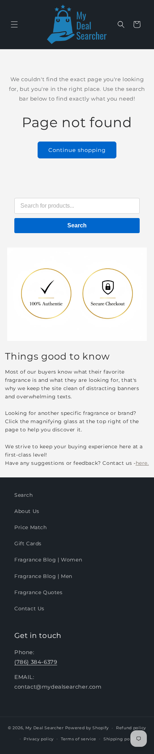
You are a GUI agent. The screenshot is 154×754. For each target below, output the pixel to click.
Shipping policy (121, 738)
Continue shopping (77, 150)
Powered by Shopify (87, 727)
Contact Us (29, 608)
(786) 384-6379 (35, 661)
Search (77, 225)
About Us (26, 511)
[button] (14, 24)
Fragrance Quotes (38, 592)
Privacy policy (39, 738)
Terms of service (78, 738)
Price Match (30, 527)
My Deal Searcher (44, 727)
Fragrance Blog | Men (43, 576)
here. (142, 463)
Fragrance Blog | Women (48, 559)
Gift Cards (28, 543)
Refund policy (131, 727)
